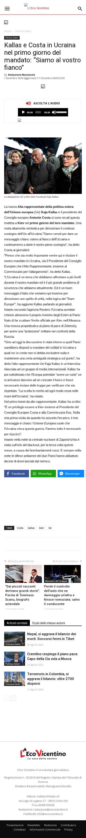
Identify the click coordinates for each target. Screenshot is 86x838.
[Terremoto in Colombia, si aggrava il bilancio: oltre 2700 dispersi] (14, 679)
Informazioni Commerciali (45, 829)
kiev (41, 527)
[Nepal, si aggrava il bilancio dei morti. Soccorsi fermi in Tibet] (14, 639)
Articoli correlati (17, 623)
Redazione (50, 825)
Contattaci (20, 829)
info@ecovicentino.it (50, 814)
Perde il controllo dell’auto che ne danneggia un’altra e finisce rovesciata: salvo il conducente (62, 595)
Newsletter (34, 825)
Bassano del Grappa (56, 581)
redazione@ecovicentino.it (50, 809)
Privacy (68, 829)
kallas (31, 527)
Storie (9, 581)
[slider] (61, 112)
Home (7, 31)
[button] (80, 8)
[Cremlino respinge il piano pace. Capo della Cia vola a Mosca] (14, 659)
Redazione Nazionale (21, 74)
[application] (43, 112)
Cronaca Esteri (12, 644)
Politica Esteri (23, 31)
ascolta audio (23, 112)
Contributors (68, 825)
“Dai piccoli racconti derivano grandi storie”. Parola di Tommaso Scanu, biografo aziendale (22, 595)
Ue (50, 527)
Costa (20, 527)
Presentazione (15, 825)
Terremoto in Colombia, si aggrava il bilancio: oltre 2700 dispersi (50, 679)
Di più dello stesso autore (48, 623)
